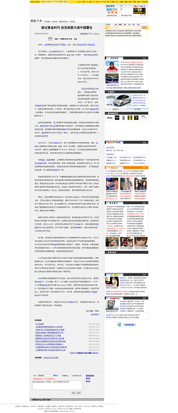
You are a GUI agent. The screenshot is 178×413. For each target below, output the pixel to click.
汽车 (104, 2)
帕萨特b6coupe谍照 (112, 77)
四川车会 (123, 285)
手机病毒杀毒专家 (116, 176)
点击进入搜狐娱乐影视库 (135, 228)
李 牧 (122, 77)
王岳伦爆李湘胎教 (114, 236)
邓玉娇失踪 (120, 30)
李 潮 (122, 67)
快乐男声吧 (137, 157)
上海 (45, 45)
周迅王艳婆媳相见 (126, 196)
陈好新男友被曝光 (140, 198)
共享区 (108, 176)
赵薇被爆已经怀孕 (111, 194)
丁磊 (114, 150)
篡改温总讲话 (118, 33)
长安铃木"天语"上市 (139, 95)
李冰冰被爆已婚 (126, 191)
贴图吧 (108, 163)
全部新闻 (94, 406)
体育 (83, 2)
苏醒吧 (108, 160)
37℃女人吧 (137, 163)
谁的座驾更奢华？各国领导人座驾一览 (124, 294)
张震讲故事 (135, 171)
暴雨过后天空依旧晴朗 (131, 317)
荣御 (63, 129)
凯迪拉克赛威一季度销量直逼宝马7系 (49, 333)
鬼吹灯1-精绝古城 (116, 173)
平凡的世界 (132, 173)
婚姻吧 (122, 163)
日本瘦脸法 (136, 33)
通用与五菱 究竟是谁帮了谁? (133, 77)
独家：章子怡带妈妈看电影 (135, 207)
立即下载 (143, 15)
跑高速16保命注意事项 (137, 291)
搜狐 (42, 2)
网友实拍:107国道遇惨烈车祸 (135, 283)
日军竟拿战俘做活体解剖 (114, 219)
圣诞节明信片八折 (111, 198)
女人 (117, 2)
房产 (108, 2)
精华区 (88, 378)
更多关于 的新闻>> (84, 353)
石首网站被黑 (109, 33)
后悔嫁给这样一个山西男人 (135, 308)
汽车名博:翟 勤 (112, 72)
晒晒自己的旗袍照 (118, 317)
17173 (54, 2)
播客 (126, 2)
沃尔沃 (114, 82)
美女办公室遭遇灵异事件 (114, 223)
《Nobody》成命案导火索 (114, 226)
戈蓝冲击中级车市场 (139, 103)
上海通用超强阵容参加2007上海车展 (48, 327)
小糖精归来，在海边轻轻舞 (135, 311)
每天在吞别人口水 (112, 311)
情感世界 (123, 308)
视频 (121, 2)
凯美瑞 (115, 88)
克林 (118, 150)
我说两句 (145, 2)
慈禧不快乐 (128, 35)
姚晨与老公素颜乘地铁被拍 (115, 216)
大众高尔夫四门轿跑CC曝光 (134, 81)
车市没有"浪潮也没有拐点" (133, 72)
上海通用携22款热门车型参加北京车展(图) (51, 347)
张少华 (123, 65)
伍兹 (122, 150)
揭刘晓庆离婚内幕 (126, 194)
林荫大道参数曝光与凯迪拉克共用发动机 (50, 341)
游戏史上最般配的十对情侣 (135, 231)
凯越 (43, 160)
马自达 (110, 88)
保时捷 (111, 85)
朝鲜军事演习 (129, 30)
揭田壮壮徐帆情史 (112, 191)
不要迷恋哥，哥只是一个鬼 (135, 301)
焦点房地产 (60, 2)
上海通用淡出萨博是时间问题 (133, 67)
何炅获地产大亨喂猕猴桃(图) (115, 207)
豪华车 (40, 106)
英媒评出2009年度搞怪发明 (135, 304)
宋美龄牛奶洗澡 (110, 35)
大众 (53, 126)
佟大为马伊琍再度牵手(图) (135, 209)
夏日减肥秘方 (127, 33)
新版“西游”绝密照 (112, 248)
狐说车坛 (123, 278)
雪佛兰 (63, 45)
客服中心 (55, 406)
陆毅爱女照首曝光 (140, 196)
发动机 (38, 282)
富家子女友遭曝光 (112, 288)
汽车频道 (47, 21)
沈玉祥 (123, 72)
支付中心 (34, 406)
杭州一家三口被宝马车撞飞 (135, 280)
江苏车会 (123, 287)
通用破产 (120, 88)
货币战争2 (139, 173)
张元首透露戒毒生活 (135, 233)
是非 (122, 84)
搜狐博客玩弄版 (112, 15)
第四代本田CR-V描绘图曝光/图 (134, 84)
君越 (48, 160)
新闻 (116, 24)
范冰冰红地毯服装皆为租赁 (115, 214)
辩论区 (88, 381)
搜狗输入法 (26, 406)
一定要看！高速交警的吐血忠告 (136, 278)
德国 (94, 292)
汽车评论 (55, 21)
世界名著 (125, 173)
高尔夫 (92, 55)
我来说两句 (84, 33)
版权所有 (78, 409)
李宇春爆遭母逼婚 (111, 196)
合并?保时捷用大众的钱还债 (134, 65)
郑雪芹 (123, 74)
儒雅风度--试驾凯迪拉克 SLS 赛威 (48, 335)
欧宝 (36, 295)
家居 (113, 2)
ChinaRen (48, 2)
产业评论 (72, 21)
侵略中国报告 (136, 35)
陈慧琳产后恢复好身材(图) (114, 209)
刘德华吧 (123, 160)
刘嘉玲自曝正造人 (126, 198)
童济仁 (123, 81)
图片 (133, 24)
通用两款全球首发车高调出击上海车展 (49, 338)
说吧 (138, 24)
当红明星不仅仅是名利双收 (135, 306)
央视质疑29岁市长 (111, 30)
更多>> (145, 58)
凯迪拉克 (91, 45)
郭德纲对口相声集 (116, 171)
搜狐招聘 (41, 406)
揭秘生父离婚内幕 (140, 191)
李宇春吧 (123, 157)
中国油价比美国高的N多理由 (134, 79)
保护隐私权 (69, 406)
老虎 (68, 55)
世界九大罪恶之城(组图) (135, 221)
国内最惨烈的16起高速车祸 (121, 291)
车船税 (116, 80)
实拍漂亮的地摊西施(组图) (135, 219)
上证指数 (109, 157)
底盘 (54, 244)
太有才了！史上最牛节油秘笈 (135, 285)
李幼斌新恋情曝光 (140, 194)
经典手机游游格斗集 (129, 176)
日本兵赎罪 (137, 30)
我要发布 (35, 400)
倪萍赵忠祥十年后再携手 (135, 211)
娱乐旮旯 (123, 306)
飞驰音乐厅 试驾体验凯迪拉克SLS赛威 (49, 330)
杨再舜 (123, 79)
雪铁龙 (135, 88)
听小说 (108, 173)
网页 (120, 24)
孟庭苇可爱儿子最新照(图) (135, 226)
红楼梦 (141, 171)
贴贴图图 (123, 304)
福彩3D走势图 (140, 176)
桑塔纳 (130, 88)
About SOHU (78, 406)
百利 (55, 170)
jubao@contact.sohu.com (67, 411)
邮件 (130, 2)
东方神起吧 (137, 160)
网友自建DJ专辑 (126, 15)
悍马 (115, 85)
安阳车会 (123, 283)
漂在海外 (109, 315)
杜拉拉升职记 (127, 171)
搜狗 (65, 2)
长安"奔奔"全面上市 (139, 100)
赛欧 (55, 143)
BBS (139, 2)
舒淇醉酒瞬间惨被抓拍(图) (135, 216)
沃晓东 (123, 69)
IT (100, 2)
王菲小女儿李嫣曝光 (126, 248)
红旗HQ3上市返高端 (139, 105)
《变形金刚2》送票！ (115, 233)
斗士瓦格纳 (39, 324)
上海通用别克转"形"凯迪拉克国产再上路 (50, 350)
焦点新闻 (123, 301)
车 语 (122, 62)
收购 (139, 88)
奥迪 (78, 224)
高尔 (84, 89)
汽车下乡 (109, 82)
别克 (54, 45)
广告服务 (48, 406)
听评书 (108, 171)
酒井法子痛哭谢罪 (141, 248)
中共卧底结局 (120, 35)
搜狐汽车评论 (63, 21)
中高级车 (39, 163)
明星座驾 (123, 280)
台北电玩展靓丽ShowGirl (114, 231)
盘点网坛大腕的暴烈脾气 (114, 221)
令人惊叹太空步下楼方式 (137, 236)
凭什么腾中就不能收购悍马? (134, 69)
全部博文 (101, 406)
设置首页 (18, 406)
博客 (134, 2)
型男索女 (123, 311)
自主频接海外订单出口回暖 (134, 74)
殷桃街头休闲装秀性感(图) (114, 211)
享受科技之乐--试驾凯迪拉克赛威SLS (49, 344)
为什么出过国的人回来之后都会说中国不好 (126, 315)
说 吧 (118, 143)
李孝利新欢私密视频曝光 (135, 223)
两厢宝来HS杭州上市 (139, 98)
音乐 (129, 24)
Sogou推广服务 (44, 400)
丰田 (46, 227)
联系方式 (62, 406)
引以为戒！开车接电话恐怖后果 (136, 287)
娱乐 (90, 2)
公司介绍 (86, 406)
